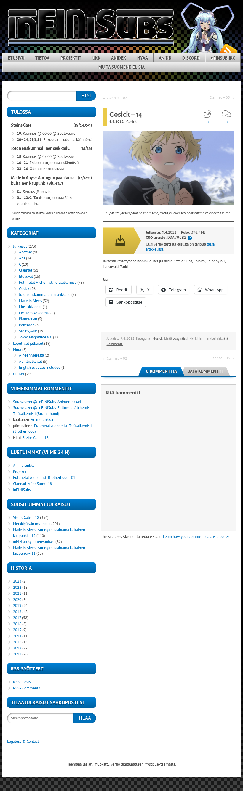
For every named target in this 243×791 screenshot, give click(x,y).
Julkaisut (20, 246)
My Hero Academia (34, 312)
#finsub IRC (223, 58)
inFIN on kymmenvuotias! (34, 541)
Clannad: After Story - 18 (32, 483)
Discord (191, 58)
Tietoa (42, 58)
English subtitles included (39, 367)
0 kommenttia (161, 371)
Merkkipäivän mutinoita (31, 523)
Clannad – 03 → (222, 97)
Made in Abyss (30, 300)
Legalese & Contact (23, 741)
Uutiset (18, 373)
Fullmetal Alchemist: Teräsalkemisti (47, 282)
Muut (17, 349)
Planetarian (28, 318)
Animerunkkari (69, 401)
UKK (96, 58)
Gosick (131, 121)
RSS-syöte (228, 50)
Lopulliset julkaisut (28, 343)
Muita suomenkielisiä (121, 67)
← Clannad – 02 (114, 97)
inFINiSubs (22, 489)
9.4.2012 (116, 121)
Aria (22, 258)
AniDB (165, 58)
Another (25, 252)
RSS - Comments (26, 688)
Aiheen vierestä (31, 355)
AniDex (118, 58)
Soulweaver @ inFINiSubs (34, 401)
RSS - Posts (22, 681)
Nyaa (142, 58)
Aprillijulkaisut (30, 361)
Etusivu (16, 58)
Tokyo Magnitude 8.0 (35, 337)
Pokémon (26, 325)
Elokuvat (26, 276)
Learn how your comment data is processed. (198, 536)
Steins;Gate (21, 125)
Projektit (70, 58)
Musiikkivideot (30, 306)
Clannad (25, 270)
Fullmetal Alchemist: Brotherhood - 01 (44, 477)
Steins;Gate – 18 (36, 437)
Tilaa (84, 718)
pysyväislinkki (183, 338)
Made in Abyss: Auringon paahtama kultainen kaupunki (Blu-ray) (42, 181)
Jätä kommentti (205, 371)
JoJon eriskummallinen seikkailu (40, 148)
